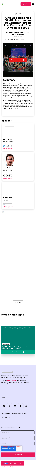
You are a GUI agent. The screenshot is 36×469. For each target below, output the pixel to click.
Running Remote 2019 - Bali (16, 39)
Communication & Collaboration (17, 32)
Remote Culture (18, 34)
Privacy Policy (6, 413)
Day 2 (6, 39)
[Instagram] (26, 405)
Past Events (6, 390)
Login (4, 398)
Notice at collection (8, 467)
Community (17, 390)
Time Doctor (11, 380)
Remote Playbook (21, 394)
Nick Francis (7, 139)
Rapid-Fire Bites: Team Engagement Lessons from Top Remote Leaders (17, 347)
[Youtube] (15, 405)
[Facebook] (4, 405)
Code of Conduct (6, 417)
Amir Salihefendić (9, 168)
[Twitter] (9, 405)
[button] (33, 4)
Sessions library (7, 394)
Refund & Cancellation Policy (20, 413)
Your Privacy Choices (14, 463)
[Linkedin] (20, 405)
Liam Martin (7, 197)
